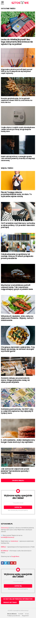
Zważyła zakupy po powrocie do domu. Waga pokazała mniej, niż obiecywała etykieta (15, 380)
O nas (27, 614)
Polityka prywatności (13, 615)
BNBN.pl (3, 547)
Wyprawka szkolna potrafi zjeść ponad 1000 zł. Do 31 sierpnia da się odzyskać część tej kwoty (16, 71)
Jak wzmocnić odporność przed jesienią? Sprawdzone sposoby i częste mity (15, 471)
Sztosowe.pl (4, 527)
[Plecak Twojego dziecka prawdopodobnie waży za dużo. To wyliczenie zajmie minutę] (18, 180)
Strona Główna (12, 614)
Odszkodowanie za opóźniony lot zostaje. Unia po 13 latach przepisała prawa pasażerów (17, 256)
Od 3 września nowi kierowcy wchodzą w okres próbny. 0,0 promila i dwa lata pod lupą (18, 225)
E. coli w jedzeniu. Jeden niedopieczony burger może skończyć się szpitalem (18, 441)
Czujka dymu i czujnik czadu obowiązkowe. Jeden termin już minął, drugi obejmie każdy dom (18, 129)
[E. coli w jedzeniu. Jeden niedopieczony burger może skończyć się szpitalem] (18, 428)
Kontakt (20, 614)
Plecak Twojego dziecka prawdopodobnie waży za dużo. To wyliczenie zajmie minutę (16, 194)
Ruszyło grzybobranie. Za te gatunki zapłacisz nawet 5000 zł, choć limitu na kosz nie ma (16, 100)
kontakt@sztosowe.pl (7, 537)
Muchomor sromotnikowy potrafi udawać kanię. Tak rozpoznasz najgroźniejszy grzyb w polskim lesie (17, 287)
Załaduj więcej (18, 480)
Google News (15, 556)
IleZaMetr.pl (4, 550)
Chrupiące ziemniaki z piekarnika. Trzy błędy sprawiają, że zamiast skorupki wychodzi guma (18, 349)
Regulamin (25, 615)
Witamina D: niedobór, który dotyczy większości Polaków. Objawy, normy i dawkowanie (17, 318)
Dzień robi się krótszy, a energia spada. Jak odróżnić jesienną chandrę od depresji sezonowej (18, 158)
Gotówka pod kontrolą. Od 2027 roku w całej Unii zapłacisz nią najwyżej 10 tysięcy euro (17, 411)
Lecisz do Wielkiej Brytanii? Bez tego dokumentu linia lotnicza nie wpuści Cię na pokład (17, 41)
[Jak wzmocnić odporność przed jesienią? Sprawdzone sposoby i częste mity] (18, 457)
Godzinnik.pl (14, 541)
